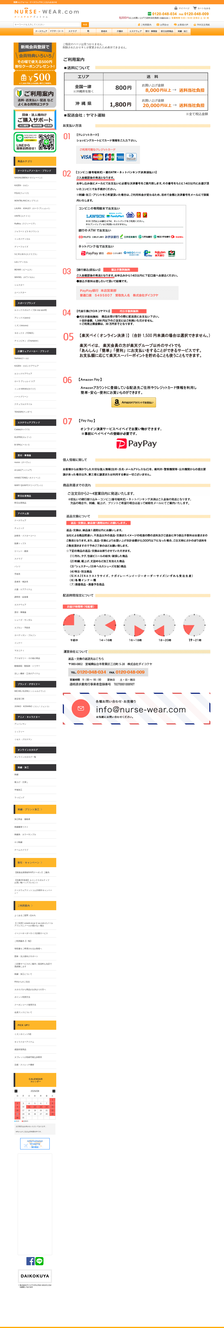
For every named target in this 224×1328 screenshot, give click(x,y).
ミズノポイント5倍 (22, 1034)
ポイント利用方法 (22, 997)
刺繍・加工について (23, 974)
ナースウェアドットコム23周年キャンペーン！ (33, 891)
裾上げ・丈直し (21, 782)
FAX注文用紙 (203, 24)
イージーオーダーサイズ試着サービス (31, 933)
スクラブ (18, 559)
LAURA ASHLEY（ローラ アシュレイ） (32, 208)
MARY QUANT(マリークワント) (28, 485)
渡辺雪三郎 (19, 699)
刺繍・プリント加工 (28, 809)
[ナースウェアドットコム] (48, 13)
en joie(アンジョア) (23, 470)
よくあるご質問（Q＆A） (25, 915)
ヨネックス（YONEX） (24, 333)
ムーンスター (20, 292)
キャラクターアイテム (24, 1042)
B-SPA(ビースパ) (21, 445)
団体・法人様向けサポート (26, 956)
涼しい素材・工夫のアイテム (27, 673)
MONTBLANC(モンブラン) (26, 201)
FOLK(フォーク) (21, 193)
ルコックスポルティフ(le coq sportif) (30, 310)
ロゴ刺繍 (18, 842)
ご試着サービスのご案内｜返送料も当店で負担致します (33, 965)
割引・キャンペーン (28, 862)
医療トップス (20, 543)
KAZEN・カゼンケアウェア (26, 366)
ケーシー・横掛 (21, 551)
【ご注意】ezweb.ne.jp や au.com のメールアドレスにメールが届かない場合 (33, 924)
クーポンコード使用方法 (25, 1005)
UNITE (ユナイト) (22, 216)
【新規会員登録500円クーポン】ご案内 (31, 872)
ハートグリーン (21, 396)
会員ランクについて (23, 1012)
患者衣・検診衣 (21, 582)
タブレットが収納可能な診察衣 (28, 1057)
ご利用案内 (146, 24)
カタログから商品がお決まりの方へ (30, 989)
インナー (18, 643)
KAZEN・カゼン (21, 185)
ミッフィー (19, 732)
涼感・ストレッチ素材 (24, 1065)
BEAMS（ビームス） (23, 270)
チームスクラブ (21, 850)
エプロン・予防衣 (22, 628)
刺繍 (16, 774)
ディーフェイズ (21, 247)
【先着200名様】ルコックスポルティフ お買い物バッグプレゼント (32, 881)
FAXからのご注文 (22, 982)
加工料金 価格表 (22, 819)
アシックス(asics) (22, 318)
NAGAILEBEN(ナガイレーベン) (28, 178)
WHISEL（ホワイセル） (25, 277)
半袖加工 (18, 790)
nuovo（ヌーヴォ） (23, 462)
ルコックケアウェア (23, 373)
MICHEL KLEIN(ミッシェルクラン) (29, 691)
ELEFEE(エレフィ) (22, 437)
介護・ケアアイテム (23, 589)
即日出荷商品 (20, 503)
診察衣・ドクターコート (25, 536)
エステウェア (20, 605)
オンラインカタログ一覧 (25, 757)
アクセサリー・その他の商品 (27, 658)
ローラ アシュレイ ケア (24, 381)
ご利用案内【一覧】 (23, 941)
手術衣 (17, 574)
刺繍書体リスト (21, 827)
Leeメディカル (21, 262)
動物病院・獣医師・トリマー (27, 666)
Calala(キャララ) (22, 429)
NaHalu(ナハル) (21, 358)
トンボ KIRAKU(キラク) (24, 389)
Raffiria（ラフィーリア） (25, 224)
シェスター (19, 285)
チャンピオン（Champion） (27, 341)
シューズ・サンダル (23, 620)
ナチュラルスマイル (23, 404)
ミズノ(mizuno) (21, 325)
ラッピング (19, 797)
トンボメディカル (22, 239)
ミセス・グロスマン (23, 739)
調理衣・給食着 (21, 597)
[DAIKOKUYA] (35, 1279)
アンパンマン (20, 724)
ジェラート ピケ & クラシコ (26, 231)
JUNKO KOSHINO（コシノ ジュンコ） (32, 706)
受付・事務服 (20, 612)
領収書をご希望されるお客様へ (28, 948)
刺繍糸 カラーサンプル (25, 834)
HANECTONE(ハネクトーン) (27, 478)
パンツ (17, 566)
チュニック (19, 528)
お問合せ (164, 24)
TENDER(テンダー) (23, 412)
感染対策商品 (20, 1049)
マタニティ (19, 650)
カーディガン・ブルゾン (25, 635)
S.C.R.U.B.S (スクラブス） (26, 254)
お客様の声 (183, 24)
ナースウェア (20, 520)
